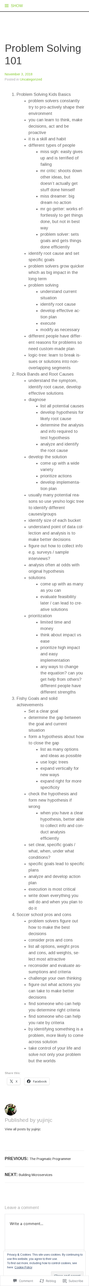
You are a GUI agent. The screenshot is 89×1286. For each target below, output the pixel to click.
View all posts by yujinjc (23, 1129)
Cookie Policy (23, 1267)
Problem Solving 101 (43, 54)
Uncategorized (31, 79)
